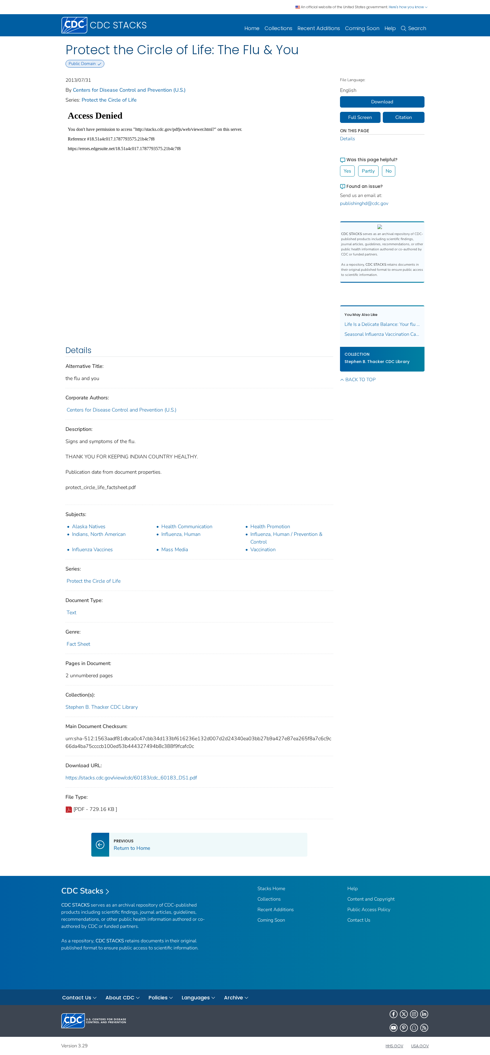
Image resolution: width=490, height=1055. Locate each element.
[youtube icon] (393, 1027)
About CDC (119, 997)
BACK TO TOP (360, 379)
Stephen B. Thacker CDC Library (102, 707)
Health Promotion (270, 526)
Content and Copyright (371, 899)
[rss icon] (424, 1027)
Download (382, 101)
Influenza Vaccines (92, 549)
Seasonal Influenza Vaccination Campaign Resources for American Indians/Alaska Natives (382, 334)
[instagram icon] (414, 1014)
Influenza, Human (180, 534)
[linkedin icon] (424, 1014)
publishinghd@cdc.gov (364, 203)
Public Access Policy (368, 909)
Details (347, 138)
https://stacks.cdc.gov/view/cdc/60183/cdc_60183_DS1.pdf (131, 777)
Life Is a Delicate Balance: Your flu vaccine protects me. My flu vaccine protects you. (382, 324)
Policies (158, 997)
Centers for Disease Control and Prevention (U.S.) (129, 90)
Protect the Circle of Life (109, 100)
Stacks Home (271, 888)
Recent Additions (318, 28)
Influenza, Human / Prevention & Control (286, 538)
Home (251, 28)
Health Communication (186, 526)
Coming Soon (362, 28)
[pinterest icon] (403, 1027)
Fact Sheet (78, 644)
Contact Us (358, 920)
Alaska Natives (88, 526)
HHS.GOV (394, 1046)
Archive (233, 997)
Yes (347, 171)
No (389, 171)
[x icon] (403, 1014)
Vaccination (263, 549)
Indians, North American (99, 534)
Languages (196, 997)
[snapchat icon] (414, 1027)
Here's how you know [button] (407, 7)
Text (71, 612)
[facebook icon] (393, 1014)
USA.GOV (420, 1046)
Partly (368, 171)
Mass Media (174, 549)
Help (390, 28)
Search (417, 28)
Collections (278, 28)
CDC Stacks (82, 891)
